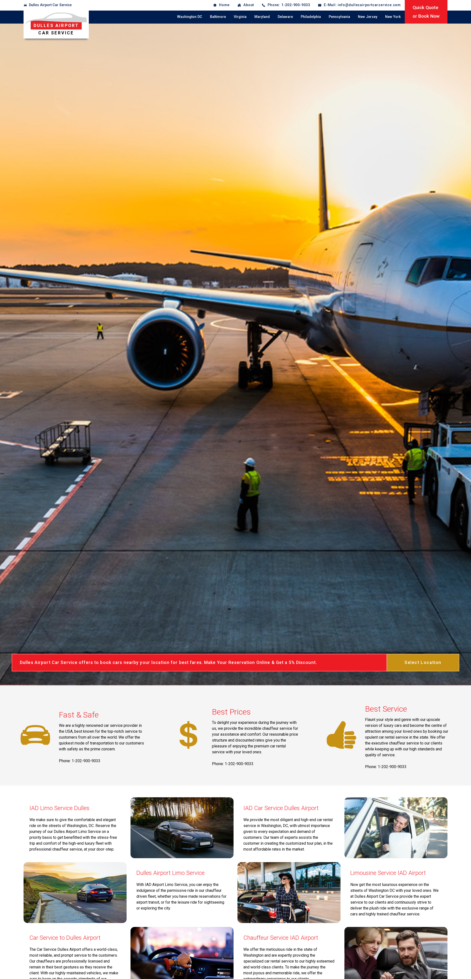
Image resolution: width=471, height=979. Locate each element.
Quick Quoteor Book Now (426, 12)
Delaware (285, 17)
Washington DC (189, 17)
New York (393, 17)
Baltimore (218, 17)
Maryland (262, 17)
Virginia (240, 17)
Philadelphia (311, 17)
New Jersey (367, 17)
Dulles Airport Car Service (50, 5)
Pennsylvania (339, 17)
